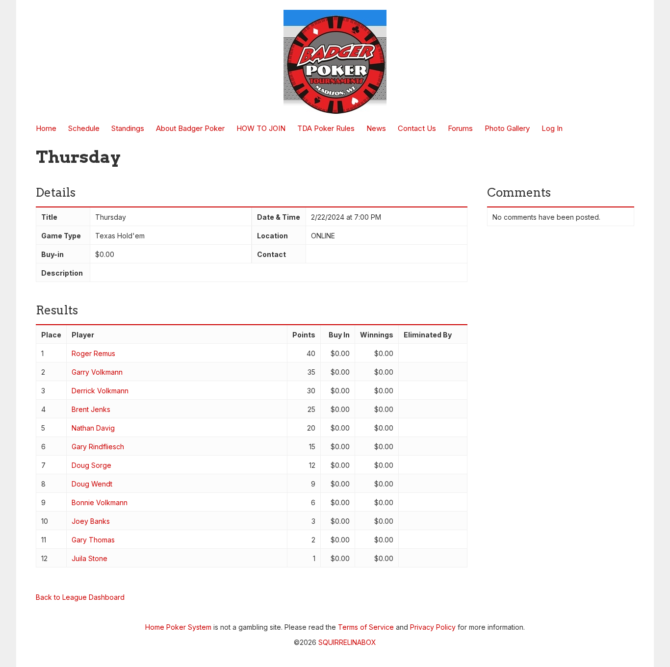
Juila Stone (89, 558)
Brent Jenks (91, 409)
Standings (127, 128)
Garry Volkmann (97, 372)
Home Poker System (178, 627)
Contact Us (417, 128)
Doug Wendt (92, 484)
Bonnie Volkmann (100, 502)
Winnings (376, 335)
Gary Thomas (93, 540)
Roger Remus (93, 353)
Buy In (339, 335)
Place (51, 335)
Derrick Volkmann (100, 390)
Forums (460, 128)
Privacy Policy (433, 627)
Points (303, 335)
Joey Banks (91, 521)
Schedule (84, 128)
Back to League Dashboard (80, 597)
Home (46, 128)
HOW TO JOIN (260, 128)
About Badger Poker (190, 128)
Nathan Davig (93, 428)
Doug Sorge (91, 465)
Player (83, 335)
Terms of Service (366, 627)
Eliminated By (428, 335)
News (376, 128)
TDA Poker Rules (326, 128)
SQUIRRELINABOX (347, 642)
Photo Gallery (507, 128)
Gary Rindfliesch (98, 446)
